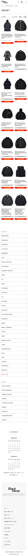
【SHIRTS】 (4, 398)
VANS (2, 357)
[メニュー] (26, 2)
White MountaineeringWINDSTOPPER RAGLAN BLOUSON (20, 153)
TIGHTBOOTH (4, 244)
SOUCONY (3, 361)
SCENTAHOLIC (4, 365)
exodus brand (4, 249)
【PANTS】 (4, 407)
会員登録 (6, 534)
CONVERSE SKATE (5, 349)
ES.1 (2, 297)
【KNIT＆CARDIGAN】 (6, 390)
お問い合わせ (7, 544)
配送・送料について (8, 511)
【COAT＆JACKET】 (6, 386)
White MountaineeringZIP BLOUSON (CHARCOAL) (6, 181)
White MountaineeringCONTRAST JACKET (20, 93)
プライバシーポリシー (9, 524)
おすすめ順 (14, 17)
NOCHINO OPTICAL (6, 340)
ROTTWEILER (4, 288)
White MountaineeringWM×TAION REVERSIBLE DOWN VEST (21, 181)
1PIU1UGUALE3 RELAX (6, 314)
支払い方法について (8, 518)
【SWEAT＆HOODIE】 (6, 394)
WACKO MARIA (4, 235)
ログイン (6, 538)
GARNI (3, 336)
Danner (3, 353)
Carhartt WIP (4, 310)
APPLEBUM (4, 301)
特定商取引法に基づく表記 (10, 521)
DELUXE (3, 305)
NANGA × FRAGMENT (6, 327)
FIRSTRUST (4, 292)
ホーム (2, 5)
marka (2, 257)
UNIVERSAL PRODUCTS (7, 270)
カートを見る (7, 541)
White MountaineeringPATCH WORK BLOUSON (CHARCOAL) (20, 36)
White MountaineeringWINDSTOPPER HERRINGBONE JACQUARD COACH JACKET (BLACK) (20, 211)
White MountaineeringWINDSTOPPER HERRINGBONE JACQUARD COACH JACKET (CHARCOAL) (6, 211)
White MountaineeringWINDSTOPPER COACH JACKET (20, 65)
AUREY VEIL (4, 370)
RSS (5, 528)
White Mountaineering (9, 5)
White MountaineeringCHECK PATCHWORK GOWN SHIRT (6, 65)
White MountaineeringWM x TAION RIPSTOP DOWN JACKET (20, 124)
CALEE (3, 284)
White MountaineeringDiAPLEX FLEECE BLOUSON (6, 124)
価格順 (20, 17)
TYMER (3, 344)
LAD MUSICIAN (5, 266)
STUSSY (3, 331)
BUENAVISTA (4, 318)
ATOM (8, 528)
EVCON (3, 275)
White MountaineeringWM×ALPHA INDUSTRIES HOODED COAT (6, 94)
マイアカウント (7, 531)
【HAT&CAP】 (4, 411)
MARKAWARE (4, 253)
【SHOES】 (4, 420)
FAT (2, 279)
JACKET (16, 5)
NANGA (3, 323)
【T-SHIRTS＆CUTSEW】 (7, 403)
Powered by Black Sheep (14, 554)
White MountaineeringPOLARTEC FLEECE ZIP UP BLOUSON (7, 153)
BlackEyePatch (4, 240)
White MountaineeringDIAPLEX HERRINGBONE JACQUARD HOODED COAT (7, 36)
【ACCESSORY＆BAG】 (7, 415)
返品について (7, 515)
